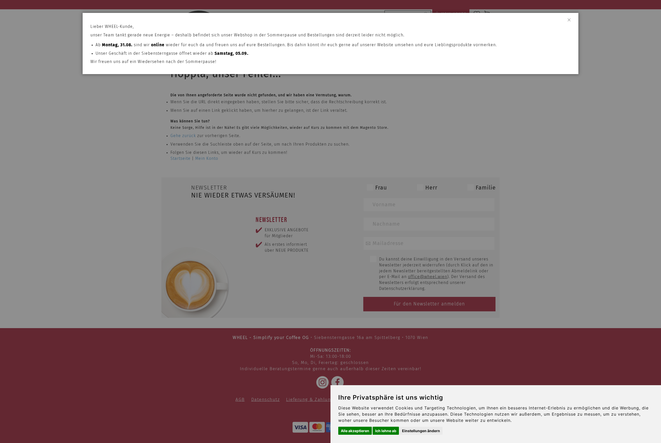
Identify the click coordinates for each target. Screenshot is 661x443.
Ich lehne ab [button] (385, 431)
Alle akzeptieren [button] (355, 431)
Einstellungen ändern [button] (421, 431)
